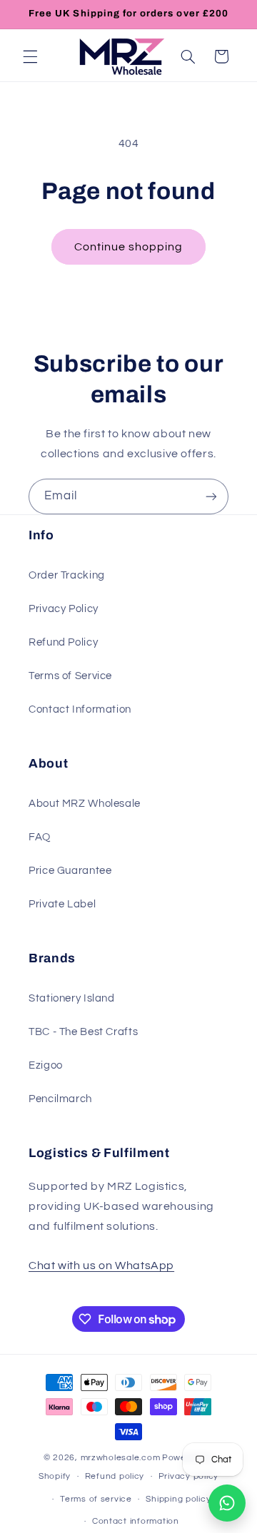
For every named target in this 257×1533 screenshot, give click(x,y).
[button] (30, 56)
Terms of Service (70, 676)
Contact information (135, 1521)
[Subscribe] (211, 496)
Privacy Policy (64, 608)
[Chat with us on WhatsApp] (227, 1503)
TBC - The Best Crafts (83, 1032)
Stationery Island (72, 998)
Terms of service (96, 1499)
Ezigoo (46, 1065)
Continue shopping (128, 247)
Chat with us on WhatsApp (101, 1265)
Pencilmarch (60, 1099)
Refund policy (115, 1476)
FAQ (40, 837)
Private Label (62, 904)
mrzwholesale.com (121, 1458)
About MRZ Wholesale (85, 803)
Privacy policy (188, 1476)
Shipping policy (178, 1499)
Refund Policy (63, 642)
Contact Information (80, 709)
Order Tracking (67, 575)
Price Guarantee (70, 870)
